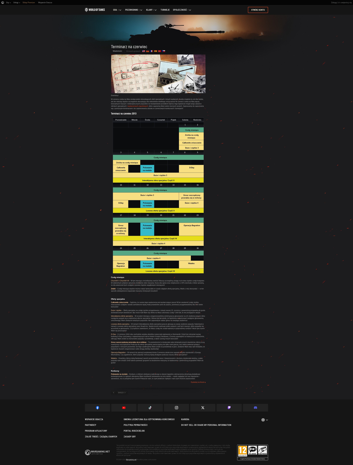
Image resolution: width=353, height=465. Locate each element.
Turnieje (165, 10)
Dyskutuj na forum (197, 382)
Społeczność (180, 10)
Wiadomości (117, 51)
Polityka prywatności (135, 425)
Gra (115, 10)
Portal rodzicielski (134, 431)
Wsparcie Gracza (94, 419)
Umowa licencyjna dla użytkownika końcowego (149, 419)
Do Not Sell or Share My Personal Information (206, 425)
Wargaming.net (131, 460)
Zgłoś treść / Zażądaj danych (101, 436)
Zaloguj (334, 3)
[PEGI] (252, 452)
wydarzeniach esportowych (138, 106)
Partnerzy (90, 425)
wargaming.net (97, 452)
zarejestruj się (346, 3)
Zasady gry (130, 436)
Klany (149, 10)
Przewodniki (131, 10)
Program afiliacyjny (96, 431)
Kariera (185, 419)
